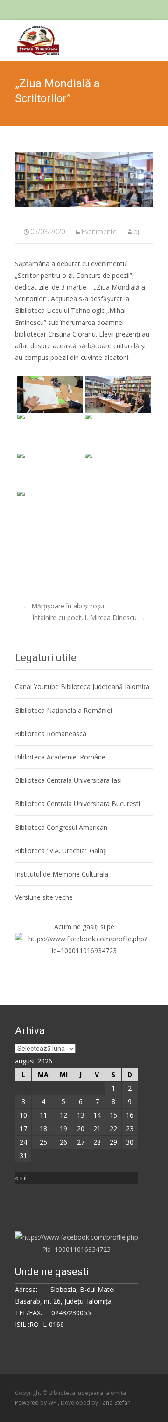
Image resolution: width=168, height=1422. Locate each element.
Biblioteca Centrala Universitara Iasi (68, 780)
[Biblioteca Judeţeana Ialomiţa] (32, 38)
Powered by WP (36, 1403)
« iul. (21, 1177)
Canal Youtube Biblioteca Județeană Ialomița (82, 686)
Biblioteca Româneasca (50, 733)
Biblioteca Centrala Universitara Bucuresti (77, 803)
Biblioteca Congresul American (61, 827)
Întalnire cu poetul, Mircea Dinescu (88, 617)
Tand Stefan (115, 1403)
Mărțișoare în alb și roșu (63, 605)
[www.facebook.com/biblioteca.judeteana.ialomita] (84, 943)
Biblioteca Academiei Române (60, 756)
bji (136, 231)
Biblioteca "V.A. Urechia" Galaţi (61, 850)
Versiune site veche (44, 897)
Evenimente (99, 231)
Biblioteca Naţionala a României (63, 710)
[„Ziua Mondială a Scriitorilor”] (84, 179)
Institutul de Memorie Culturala (61, 874)
